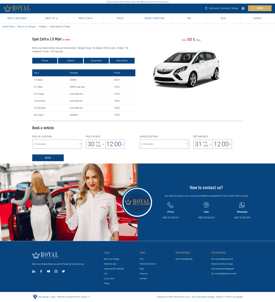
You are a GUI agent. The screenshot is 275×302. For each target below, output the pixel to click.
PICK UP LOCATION (42, 136)
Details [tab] (70, 60)
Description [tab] (122, 60)
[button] (243, 8)
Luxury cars (109, 278)
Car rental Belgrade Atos (222, 259)
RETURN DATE (200, 136)
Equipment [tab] (96, 60)
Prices (106, 283)
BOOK (260, 8)
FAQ (141, 259)
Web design (43, 297)
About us (144, 273)
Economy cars (110, 264)
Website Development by (68, 297)
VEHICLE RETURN (149, 136)
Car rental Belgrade (183, 259)
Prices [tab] (45, 60)
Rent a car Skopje (26, 26)
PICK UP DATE (93, 136)
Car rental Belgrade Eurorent (223, 273)
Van (105, 273)
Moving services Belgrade (222, 269)
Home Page (8, 26)
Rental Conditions (147, 264)
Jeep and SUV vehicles (114, 269)
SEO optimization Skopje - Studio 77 (208, 297)
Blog (142, 269)
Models (42, 26)
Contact (143, 278)
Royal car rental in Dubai (222, 264)
